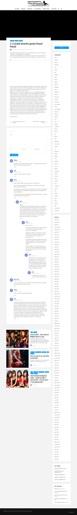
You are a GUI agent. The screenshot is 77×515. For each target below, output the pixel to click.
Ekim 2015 (56, 377)
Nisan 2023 (56, 234)
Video (55, 200)
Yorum (24, 49)
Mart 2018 (56, 306)
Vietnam (56, 203)
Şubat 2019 (56, 281)
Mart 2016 (56, 365)
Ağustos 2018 (57, 293)
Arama (61, 47)
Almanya (56, 59)
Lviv (55, 148)
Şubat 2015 (56, 397)
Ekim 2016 (56, 348)
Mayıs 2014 (56, 419)
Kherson (56, 131)
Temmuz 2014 (57, 414)
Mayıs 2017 (56, 330)
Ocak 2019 (56, 283)
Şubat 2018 (56, 308)
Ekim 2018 (56, 291)
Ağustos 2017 (56, 323)
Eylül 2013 (56, 439)
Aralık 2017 (56, 313)
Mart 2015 (56, 395)
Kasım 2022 (56, 242)
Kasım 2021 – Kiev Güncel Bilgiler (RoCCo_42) (39, 336)
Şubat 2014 (56, 427)
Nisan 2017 (56, 333)
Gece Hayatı (54, 8)
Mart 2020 (56, 276)
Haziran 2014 (57, 417)
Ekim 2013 (56, 437)
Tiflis (55, 190)
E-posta (23, 149)
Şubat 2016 (56, 367)
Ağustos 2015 (56, 382)
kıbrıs (55, 139)
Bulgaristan (56, 92)
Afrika (55, 57)
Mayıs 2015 (56, 390)
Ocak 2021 (56, 264)
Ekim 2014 (56, 407)
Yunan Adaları (57, 208)
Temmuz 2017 (57, 326)
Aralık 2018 (56, 286)
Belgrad (56, 82)
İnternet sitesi (37, 149)
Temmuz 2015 (57, 385)
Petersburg (56, 171)
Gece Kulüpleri (37, 8)
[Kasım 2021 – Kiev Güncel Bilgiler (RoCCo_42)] (17, 338)
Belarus (55, 79)
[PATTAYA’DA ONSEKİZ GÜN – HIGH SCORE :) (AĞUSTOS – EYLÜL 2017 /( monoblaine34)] (17, 378)
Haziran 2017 (56, 328)
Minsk (55, 158)
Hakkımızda (29, 8)
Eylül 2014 (56, 409)
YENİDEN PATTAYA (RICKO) (59, 474)
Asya (55, 67)
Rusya (55, 178)
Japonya (56, 124)
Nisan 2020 (56, 274)
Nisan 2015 (56, 392)
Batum (55, 77)
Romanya (56, 176)
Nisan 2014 (56, 422)
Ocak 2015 (56, 400)
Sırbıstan (56, 180)
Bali (55, 72)
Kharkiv (16, 40)
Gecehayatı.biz (71, 512)
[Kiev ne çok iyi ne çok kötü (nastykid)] (17, 358)
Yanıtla (15, 167)
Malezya (56, 153)
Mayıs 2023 (56, 232)
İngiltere (56, 116)
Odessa (55, 166)
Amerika (56, 62)
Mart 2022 (56, 246)
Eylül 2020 (56, 271)
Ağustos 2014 (57, 412)
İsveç (55, 121)
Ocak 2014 (56, 429)
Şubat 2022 (56, 249)
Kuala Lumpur (57, 143)
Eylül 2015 (56, 380)
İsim (11, 149)
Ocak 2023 (56, 239)
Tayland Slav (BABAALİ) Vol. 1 (60, 479)
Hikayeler (23, 8)
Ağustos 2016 (57, 353)
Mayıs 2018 (56, 301)
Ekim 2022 (56, 244)
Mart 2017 (56, 335)
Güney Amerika (57, 109)
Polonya (56, 173)
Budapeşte (56, 87)
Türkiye (55, 193)
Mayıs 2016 (56, 360)
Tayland (36, 373)
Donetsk (56, 94)
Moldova (56, 161)
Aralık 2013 (56, 432)
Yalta (55, 205)
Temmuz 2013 (57, 444)
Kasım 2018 (56, 288)
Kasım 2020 (56, 269)
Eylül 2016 (56, 350)
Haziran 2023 (57, 229)
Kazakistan (56, 126)
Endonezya (56, 97)
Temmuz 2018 (57, 296)
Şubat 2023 (56, 237)
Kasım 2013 (56, 434)
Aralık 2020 (56, 266)
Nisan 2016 (56, 363)
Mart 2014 (56, 424)
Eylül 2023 (56, 224)
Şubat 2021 (56, 261)
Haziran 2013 (57, 446)
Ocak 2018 (56, 311)
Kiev (31, 332)
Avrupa (55, 69)
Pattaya (32, 373)
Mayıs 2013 (56, 449)
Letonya (56, 146)
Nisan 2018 (56, 303)
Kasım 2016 (56, 345)
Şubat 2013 (56, 456)
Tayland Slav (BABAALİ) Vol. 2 (60, 477)
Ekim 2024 (56, 219)
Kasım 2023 (56, 222)
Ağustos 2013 (57, 442)
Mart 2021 (56, 259)
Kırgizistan (56, 141)
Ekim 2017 (56, 318)
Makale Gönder (46, 8)
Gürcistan (56, 111)
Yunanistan (56, 210)
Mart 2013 (56, 454)
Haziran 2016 (57, 358)
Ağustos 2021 (57, 254)
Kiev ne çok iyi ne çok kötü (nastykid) (39, 357)
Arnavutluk (56, 64)
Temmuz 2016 (57, 355)
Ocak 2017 (56, 340)
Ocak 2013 (56, 459)
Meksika (56, 156)
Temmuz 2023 (57, 227)
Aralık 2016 (56, 343)
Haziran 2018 (57, 298)
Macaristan (56, 151)
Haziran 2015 (56, 387)
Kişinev (55, 136)
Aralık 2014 (56, 402)
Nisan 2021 (56, 256)
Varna (55, 198)
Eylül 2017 (56, 321)
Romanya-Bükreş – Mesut (59, 502)
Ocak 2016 (56, 370)
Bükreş (55, 89)
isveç (55, 119)
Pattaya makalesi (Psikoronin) (60, 468)
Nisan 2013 (56, 451)
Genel (55, 106)
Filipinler (56, 99)
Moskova (56, 163)
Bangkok (56, 74)
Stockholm (56, 185)
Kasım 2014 (56, 404)
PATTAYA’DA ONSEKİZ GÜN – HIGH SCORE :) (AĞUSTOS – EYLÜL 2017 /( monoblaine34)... (39, 379)
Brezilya (56, 84)
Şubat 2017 (56, 338)
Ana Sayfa (17, 8)
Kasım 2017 (56, 316)
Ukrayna (20, 40)
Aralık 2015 (56, 372)
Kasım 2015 (56, 375)
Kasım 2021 (56, 251)
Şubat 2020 (56, 279)
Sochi (55, 183)
